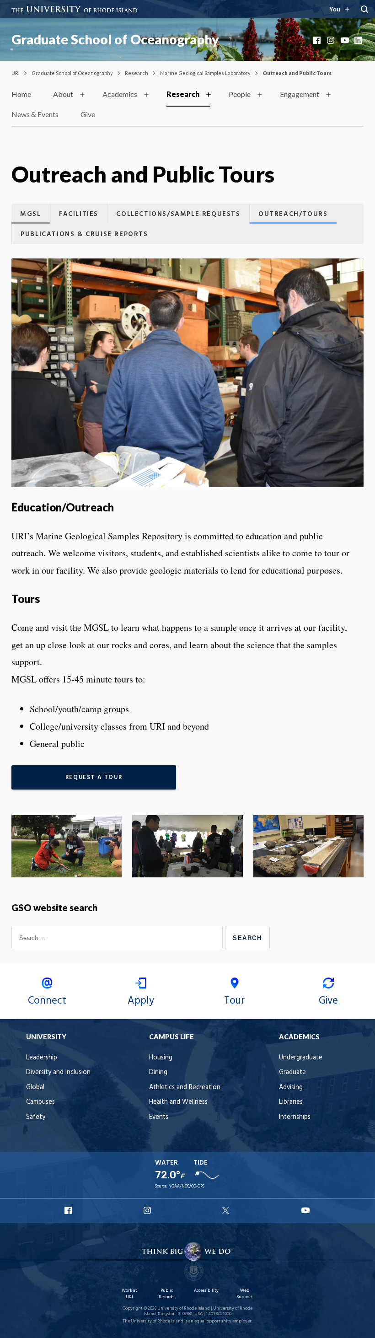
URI (15, 73)
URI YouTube (306, 1210)
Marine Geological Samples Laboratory (205, 73)
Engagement (299, 94)
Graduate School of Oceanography (115, 39)
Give (87, 114)
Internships (295, 1117)
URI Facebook (69, 1210)
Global (35, 1087)
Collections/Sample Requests (178, 214)
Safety (35, 1117)
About (63, 94)
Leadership (41, 1058)
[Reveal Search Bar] (364, 9)
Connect (47, 1001)
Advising (291, 1087)
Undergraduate (300, 1058)
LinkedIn (359, 40)
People (240, 94)
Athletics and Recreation (184, 1087)
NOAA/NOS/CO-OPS (186, 1186)
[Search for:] (118, 937)
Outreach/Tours (292, 214)
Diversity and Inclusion (58, 1072)
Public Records (166, 1293)
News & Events (35, 114)
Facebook (317, 40)
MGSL (30, 214)
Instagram (331, 40)
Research (136, 73)
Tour (234, 1001)
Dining (158, 1072)
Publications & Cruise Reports (84, 234)
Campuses (40, 1102)
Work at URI (129, 1293)
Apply (141, 1001)
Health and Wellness (178, 1102)
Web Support (244, 1293)
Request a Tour (93, 777)
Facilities (78, 214)
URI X (226, 1210)
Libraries (291, 1102)
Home (21, 94)
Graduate (292, 1072)
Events (158, 1117)
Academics (119, 94)
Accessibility (206, 1290)
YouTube (345, 40)
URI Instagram (148, 1210)
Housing (160, 1058)
